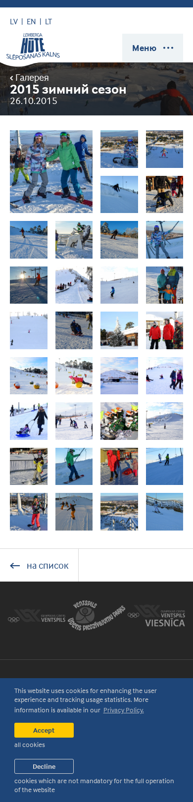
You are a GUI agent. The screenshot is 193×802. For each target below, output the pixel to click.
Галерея (31, 77)
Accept (43, 730)
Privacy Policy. (123, 709)
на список (46, 565)
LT (48, 21)
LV (14, 21)
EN (31, 21)
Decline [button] (44, 766)
